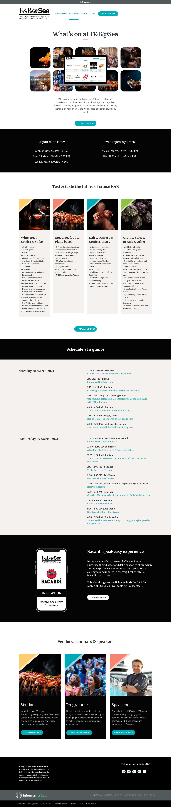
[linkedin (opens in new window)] (134, 771)
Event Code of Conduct (87, 804)
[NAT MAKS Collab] (68, 214)
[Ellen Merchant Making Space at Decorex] (102, 214)
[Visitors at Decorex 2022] (34, 214)
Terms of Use (46, 804)
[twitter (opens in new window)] (129, 771)
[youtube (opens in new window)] (139, 771)
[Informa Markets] (34, 13)
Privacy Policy (32, 804)
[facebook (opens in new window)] (123, 771)
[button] (85, 2)
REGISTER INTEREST (108, 14)
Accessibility (20, 804)
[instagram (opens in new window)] (144, 771)
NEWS (92, 14)
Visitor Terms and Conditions (65, 804)
